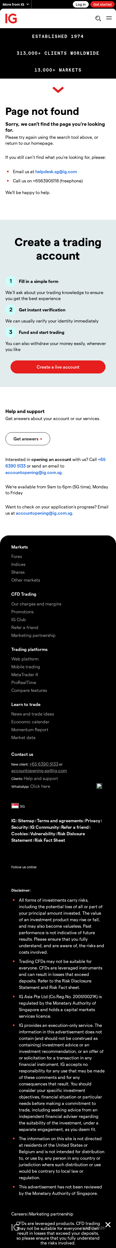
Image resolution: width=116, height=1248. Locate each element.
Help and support (41, 778)
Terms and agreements (60, 820)
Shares (18, 572)
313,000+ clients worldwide (58, 53)
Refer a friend (75, 827)
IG (13, 820)
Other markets (25, 579)
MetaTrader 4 (24, 674)
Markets (19, 546)
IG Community (44, 827)
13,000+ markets (58, 70)
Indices (18, 564)
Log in (81, 4)
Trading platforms (29, 649)
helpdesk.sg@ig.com (56, 171)
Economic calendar (30, 721)
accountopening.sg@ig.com (39, 770)
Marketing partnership (51, 1213)
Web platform (25, 658)
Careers (19, 1213)
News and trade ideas (32, 713)
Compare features (29, 690)
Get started (102, 4)
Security (19, 827)
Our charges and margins (36, 603)
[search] (98, 18)
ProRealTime (23, 682)
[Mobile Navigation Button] (109, 18)
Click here (40, 786)
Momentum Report (29, 729)
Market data (23, 737)
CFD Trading (23, 593)
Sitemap (26, 820)
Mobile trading (25, 666)
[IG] (11, 19)
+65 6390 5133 (43, 763)
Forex (16, 556)
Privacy (92, 820)
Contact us (22, 754)
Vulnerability (42, 833)
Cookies (19, 833)
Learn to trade (25, 704)
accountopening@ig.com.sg (33, 472)
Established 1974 (58, 36)
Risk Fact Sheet (50, 840)
